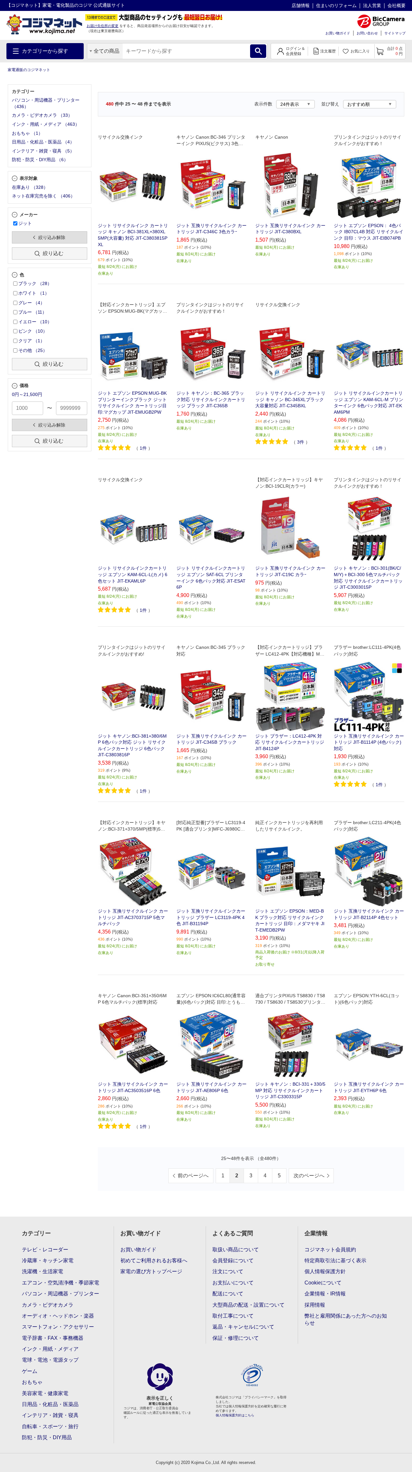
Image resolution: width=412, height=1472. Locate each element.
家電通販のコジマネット (29, 70)
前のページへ (193, 1175)
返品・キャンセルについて (243, 1326)
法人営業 (372, 5)
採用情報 (314, 1305)
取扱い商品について (235, 1249)
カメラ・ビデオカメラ (47, 1305)
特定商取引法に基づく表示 (335, 1260)
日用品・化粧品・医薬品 (50, 1404)
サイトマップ (395, 33)
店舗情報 (301, 5)
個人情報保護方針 (325, 1271)
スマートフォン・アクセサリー (58, 1326)
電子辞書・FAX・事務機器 (52, 1338)
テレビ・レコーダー (45, 1249)
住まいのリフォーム (336, 5)
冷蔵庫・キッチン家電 (47, 1260)
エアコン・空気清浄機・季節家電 (60, 1282)
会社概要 (397, 5)
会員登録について (233, 1260)
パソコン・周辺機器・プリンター (60, 1293)
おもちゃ (32, 1382)
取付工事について (233, 1316)
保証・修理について (235, 1338)
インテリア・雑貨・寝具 (50, 1415)
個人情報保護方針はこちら (235, 1415)
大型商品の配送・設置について (248, 1305)
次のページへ (309, 1175)
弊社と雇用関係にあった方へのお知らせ (345, 1319)
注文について (227, 1271)
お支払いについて (233, 1282)
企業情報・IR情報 (325, 1293)
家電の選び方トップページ (151, 1271)
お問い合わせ (367, 33)
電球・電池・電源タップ (50, 1360)
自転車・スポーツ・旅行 (50, 1426)
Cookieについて (323, 1282)
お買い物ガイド (337, 33)
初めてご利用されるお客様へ (153, 1260)
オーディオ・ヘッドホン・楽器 (58, 1316)
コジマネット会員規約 (330, 1249)
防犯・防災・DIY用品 (47, 1437)
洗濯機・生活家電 (42, 1271)
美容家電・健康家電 (45, 1393)
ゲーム (29, 1371)
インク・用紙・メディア (50, 1349)
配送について (227, 1293)
